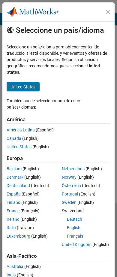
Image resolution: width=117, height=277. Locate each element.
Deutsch (74, 219)
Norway (69, 177)
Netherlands (73, 168)
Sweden (69, 202)
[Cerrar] (108, 12)
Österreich (71, 185)
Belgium (14, 168)
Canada (14, 138)
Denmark (15, 177)
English (73, 227)
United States (19, 146)
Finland (13, 202)
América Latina (21, 130)
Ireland (13, 219)
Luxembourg (18, 236)
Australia (15, 266)
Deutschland (18, 185)
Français (75, 236)
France (13, 210)
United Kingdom (77, 244)
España (14, 194)
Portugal (70, 194)
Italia (11, 227)
